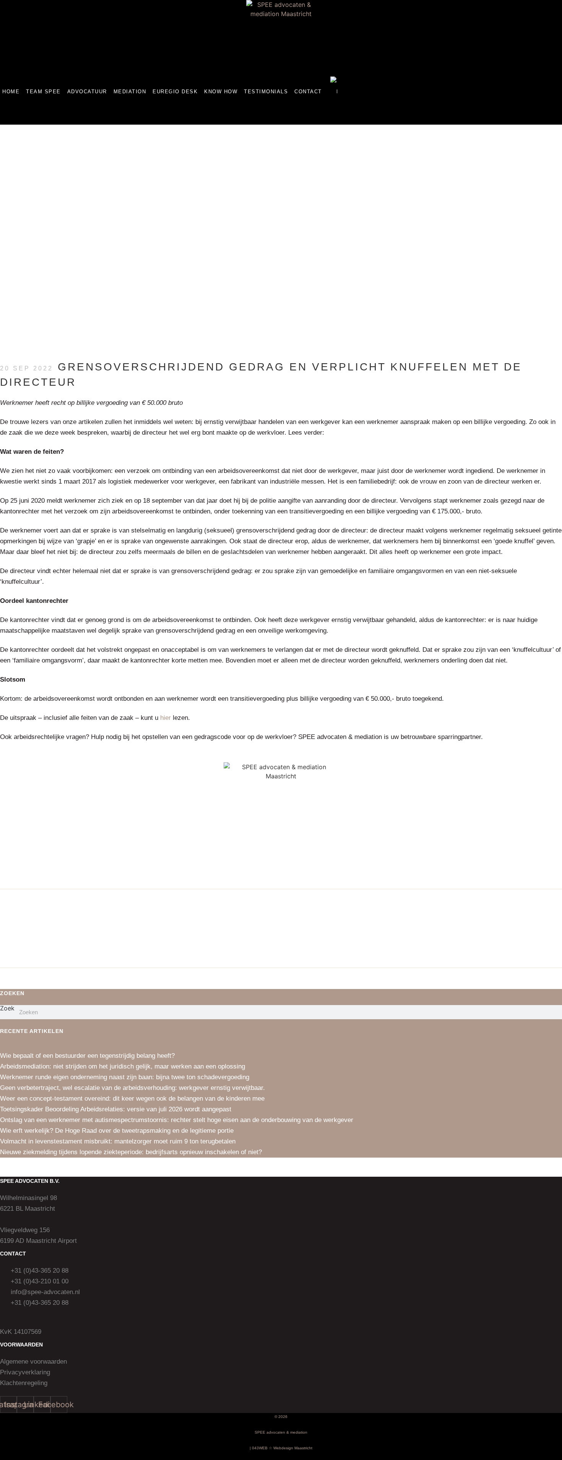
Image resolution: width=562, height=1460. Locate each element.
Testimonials (266, 91)
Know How (220, 91)
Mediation (130, 91)
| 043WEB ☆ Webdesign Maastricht (281, 1448)
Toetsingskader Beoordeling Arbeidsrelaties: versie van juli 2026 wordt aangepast (115, 1109)
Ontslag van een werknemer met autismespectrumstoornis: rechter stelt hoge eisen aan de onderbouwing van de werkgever (176, 1120)
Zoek (7, 1008)
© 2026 (281, 1417)
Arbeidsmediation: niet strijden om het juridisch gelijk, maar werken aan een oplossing (122, 1066)
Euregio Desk (175, 91)
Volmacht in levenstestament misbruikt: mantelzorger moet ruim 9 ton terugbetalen (118, 1141)
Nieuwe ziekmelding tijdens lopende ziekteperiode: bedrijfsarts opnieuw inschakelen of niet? (131, 1152)
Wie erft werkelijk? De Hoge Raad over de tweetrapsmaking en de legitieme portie (117, 1130)
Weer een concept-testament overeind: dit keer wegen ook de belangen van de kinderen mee (132, 1098)
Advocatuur (87, 91)
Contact (308, 91)
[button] (281, 120)
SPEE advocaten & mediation (281, 1432)
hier (165, 717)
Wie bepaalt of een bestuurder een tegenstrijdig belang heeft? (87, 1055)
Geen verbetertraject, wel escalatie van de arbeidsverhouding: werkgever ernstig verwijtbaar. (132, 1087)
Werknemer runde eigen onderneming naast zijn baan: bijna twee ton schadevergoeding (124, 1077)
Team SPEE (43, 91)
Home (10, 91)
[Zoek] (555, 1012)
